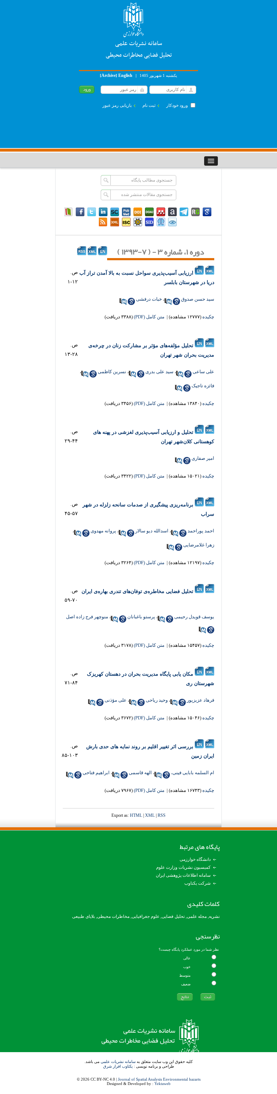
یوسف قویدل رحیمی (194, 616)
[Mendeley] (161, 212)
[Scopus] (114, 212)
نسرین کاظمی (112, 371)
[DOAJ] (149, 212)
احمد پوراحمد (201, 530)
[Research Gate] (195, 212)
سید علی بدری (159, 371)
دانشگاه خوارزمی (195, 859)
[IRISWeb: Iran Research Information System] (172, 222)
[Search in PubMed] (168, 301)
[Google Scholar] (207, 212)
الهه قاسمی (140, 772)
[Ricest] (137, 222)
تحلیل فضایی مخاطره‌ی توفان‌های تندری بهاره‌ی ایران (137, 591)
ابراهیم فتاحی (96, 772)
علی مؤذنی (116, 700)
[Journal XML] (114, 222)
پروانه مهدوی (103, 530)
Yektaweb (162, 1083)
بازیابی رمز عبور (117, 105)
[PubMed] (126, 212)
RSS (162, 815)
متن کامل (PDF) (149, 316)
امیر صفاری (203, 458)
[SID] (149, 222)
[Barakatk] (161, 222)
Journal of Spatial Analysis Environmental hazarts (159, 1079)
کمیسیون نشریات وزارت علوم (183, 867)
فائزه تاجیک (203, 385)
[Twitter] (91, 212)
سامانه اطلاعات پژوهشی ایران (183, 875)
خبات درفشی (149, 299)
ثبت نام (148, 105)
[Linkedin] (103, 212)
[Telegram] (184, 212)
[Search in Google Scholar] (176, 301)
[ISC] (126, 222)
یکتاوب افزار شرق (118, 1066)
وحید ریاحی (157, 700)
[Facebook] (80, 212)
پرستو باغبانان (141, 616)
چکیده (208, 316)
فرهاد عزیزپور (200, 700)
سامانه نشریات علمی (118, 1061)
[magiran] (68, 212)
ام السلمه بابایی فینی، (192, 772)
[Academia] (172, 212)
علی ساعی (203, 371)
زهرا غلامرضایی (198, 545)
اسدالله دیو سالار (151, 530)
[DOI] (137, 212)
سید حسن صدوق (197, 299)
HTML (136, 815)
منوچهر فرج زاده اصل (87, 616)
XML (150, 815)
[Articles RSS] (103, 222)
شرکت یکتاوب (197, 883)
